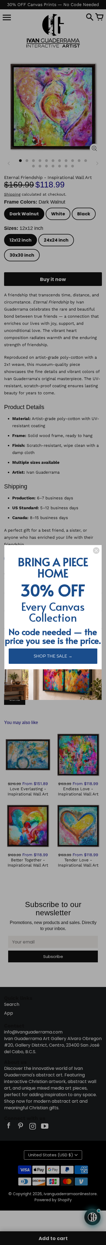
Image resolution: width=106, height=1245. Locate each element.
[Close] (96, 550)
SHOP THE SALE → (53, 656)
